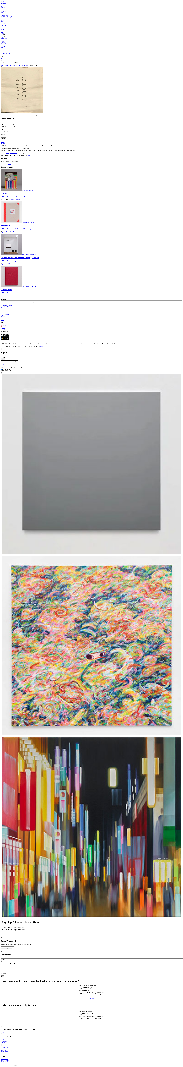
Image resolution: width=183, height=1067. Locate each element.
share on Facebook (5, 1060)
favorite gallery (4, 1041)
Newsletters (3, 316)
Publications (12, 65)
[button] (41, 346)
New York (3, 14)
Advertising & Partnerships (6, 318)
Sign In (2, 51)
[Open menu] (1, 1)
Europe (2, 29)
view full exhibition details (7, 1047)
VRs (2, 37)
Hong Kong (3, 7)
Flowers (17, 293)
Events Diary (4, 38)
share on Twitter (4, 1050)
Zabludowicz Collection (21, 196)
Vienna (2, 20)
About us (2, 313)
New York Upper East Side (7, 17)
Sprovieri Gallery (20, 261)
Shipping (3, 142)
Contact (2, 320)
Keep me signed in (6, 369)
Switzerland (3, 25)
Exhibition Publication (24, 65)
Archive (2, 33)
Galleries (3, 40)
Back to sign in (4, 950)
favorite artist (3, 1042)
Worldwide (3, 5)
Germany (3, 23)
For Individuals (4, 45)
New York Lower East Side (7, 16)
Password (3, 357)
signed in (9, 164)
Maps (2, 315)
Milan (2, 12)
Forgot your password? (6, 364)
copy (15, 1065)
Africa (2, 26)
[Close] (1, 1026)
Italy (2, 24)
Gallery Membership (5, 314)
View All (6, 65)
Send (2, 976)
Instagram (4, 325)
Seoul (2, 21)
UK (1, 30)
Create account (4, 371)
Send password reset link (6, 948)
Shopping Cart (6, 53)
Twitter (3, 328)
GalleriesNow (5, 1)
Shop (2, 47)
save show (3, 1039)
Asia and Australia (5, 28)
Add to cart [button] (3, 232)
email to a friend (4, 1051)
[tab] (91, 140)
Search (2, 959)
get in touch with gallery (6, 1053)
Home (2, 65)
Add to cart (3, 138)
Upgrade (92, 998)
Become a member (7, 933)
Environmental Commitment (6, 305)
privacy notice (28, 367)
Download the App (5, 341)
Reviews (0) (3, 143)
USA (2, 32)
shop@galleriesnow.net (11, 153)
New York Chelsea (5, 15)
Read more (3, 200)
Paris (2, 19)
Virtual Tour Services (5, 317)
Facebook (4, 329)
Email (2, 356)
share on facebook (5, 1049)
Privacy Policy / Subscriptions (7, 306)
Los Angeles (3, 11)
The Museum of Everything (23, 229)
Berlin (2, 6)
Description (3, 140)
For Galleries (3, 46)
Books (17, 65)
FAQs (2, 307)
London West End (5, 10)
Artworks (3, 42)
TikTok (3, 326)
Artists (2, 41)
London (2, 8)
